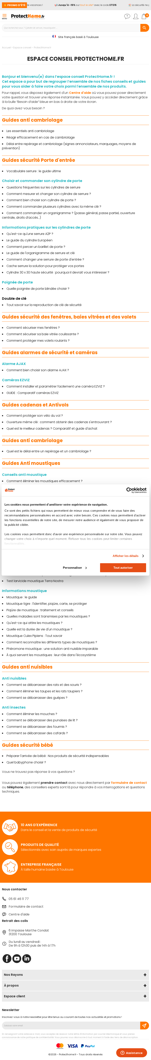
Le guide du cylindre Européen (29, 240)
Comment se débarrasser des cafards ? (37, 733)
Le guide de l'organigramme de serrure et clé (40, 253)
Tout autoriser (123, 567)
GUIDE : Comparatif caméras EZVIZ (32, 393)
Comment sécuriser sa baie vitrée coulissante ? (42, 334)
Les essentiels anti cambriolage (30, 131)
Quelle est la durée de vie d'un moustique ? (39, 629)
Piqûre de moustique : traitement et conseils (40, 610)
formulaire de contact (129, 782)
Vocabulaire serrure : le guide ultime (33, 171)
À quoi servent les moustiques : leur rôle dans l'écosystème (51, 655)
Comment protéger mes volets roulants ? (38, 340)
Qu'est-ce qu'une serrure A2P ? (29, 234)
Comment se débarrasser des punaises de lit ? (42, 720)
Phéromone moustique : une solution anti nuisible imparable (52, 648)
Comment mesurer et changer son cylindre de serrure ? (48, 194)
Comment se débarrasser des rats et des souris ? (44, 685)
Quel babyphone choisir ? (26, 762)
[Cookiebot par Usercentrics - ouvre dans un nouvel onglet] (129, 490)
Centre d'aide (80, 93)
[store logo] (27, 16)
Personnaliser (72, 567)
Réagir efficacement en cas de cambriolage (40, 137)
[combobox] (75, 28)
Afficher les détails (126, 556)
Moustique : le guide (21, 597)
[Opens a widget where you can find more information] (131, 1053)
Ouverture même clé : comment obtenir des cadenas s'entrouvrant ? (59, 422)
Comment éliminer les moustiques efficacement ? (44, 481)
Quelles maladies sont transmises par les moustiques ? (48, 616)
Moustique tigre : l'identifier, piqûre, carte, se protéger (46, 603)
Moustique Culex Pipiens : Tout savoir (34, 636)
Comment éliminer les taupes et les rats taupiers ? (44, 691)
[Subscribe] (144, 1025)
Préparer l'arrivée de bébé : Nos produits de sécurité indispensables (57, 756)
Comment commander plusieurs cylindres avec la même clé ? (53, 206)
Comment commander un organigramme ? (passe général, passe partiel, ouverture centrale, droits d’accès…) (68, 215)
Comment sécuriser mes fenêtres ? (33, 327)
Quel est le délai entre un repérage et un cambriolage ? (48, 451)
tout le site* (84, 5)
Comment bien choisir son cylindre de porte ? (41, 200)
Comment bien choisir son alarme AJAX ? (37, 370)
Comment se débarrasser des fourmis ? (36, 726)
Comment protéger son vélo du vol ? (34, 415)
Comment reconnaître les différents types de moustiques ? (51, 642)
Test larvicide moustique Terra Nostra (34, 581)
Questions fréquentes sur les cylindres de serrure (43, 187)
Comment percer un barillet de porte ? (35, 246)
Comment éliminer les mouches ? (31, 714)
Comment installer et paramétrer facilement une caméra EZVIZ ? (55, 386)
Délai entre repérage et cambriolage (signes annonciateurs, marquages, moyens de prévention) (69, 146)
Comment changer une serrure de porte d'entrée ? (45, 259)
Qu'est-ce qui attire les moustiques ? (34, 623)
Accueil (6, 47)
